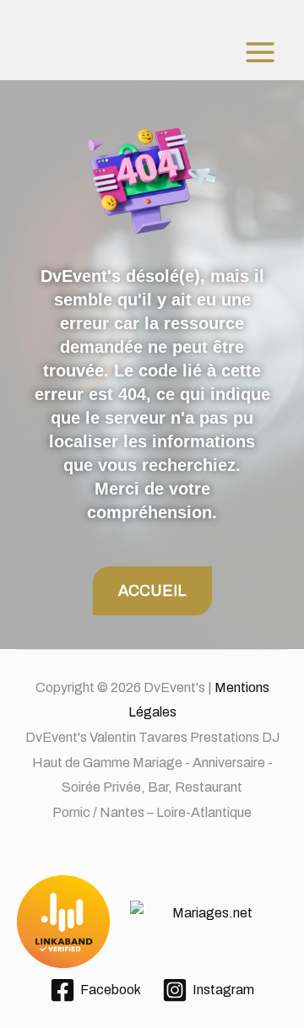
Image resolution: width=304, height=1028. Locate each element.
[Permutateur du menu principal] (260, 52)
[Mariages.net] (152, 922)
